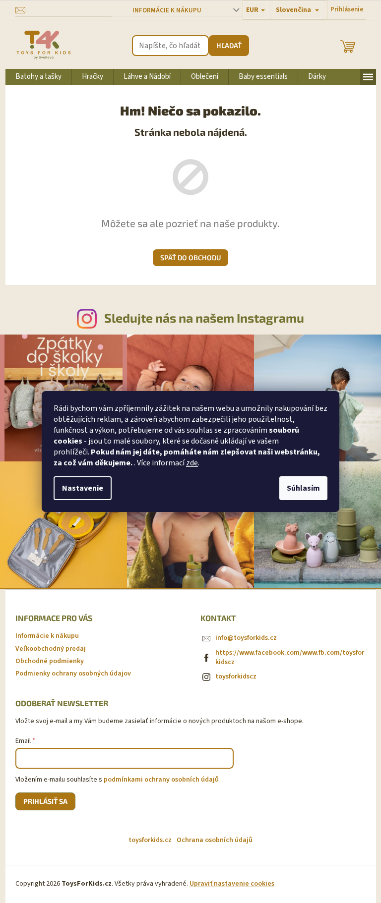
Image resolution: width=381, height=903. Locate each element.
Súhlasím (303, 488)
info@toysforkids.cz (246, 638)
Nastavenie (82, 488)
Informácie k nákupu (166, 10)
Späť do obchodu (190, 257)
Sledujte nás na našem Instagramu (204, 317)
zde (192, 462)
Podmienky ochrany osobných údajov (73, 673)
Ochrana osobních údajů (215, 840)
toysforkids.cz (150, 840)
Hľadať (229, 45)
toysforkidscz (235, 676)
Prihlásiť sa (45, 801)
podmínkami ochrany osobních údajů (161, 780)
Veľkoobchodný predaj (50, 649)
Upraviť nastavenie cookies (232, 884)
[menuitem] (38, 77)
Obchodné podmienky (49, 661)
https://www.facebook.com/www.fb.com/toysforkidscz (289, 657)
